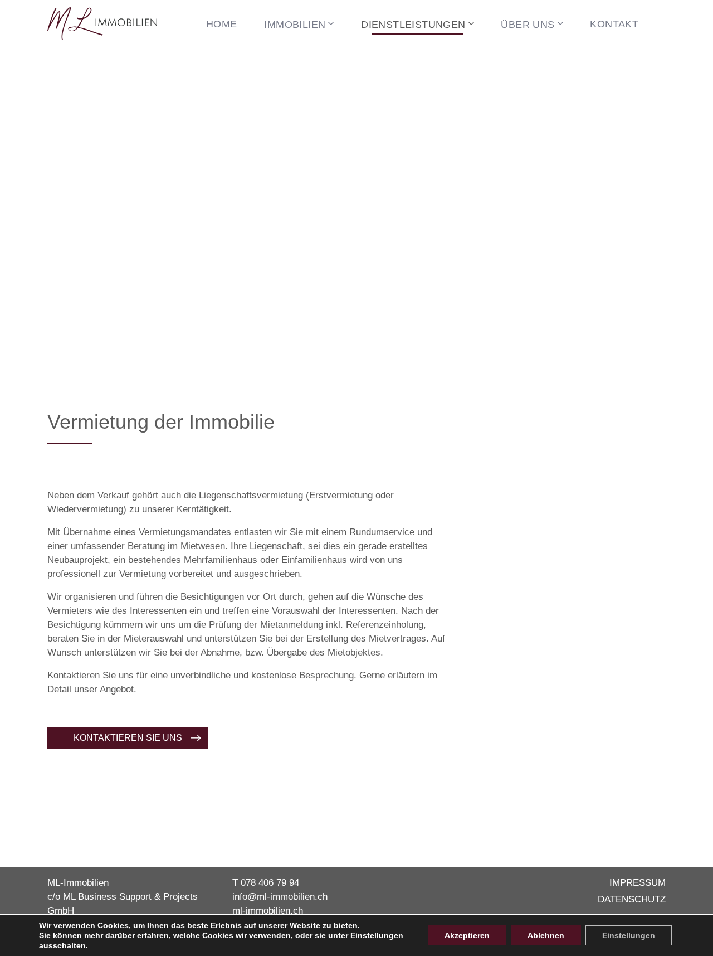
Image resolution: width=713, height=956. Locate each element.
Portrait (523, 63)
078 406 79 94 (270, 882)
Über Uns (527, 24)
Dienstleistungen (413, 24)
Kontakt (614, 24)
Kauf (280, 63)
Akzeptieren (467, 935)
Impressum (637, 882)
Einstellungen (376, 935)
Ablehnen (546, 935)
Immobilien (294, 24)
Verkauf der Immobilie (417, 63)
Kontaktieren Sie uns (128, 738)
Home (221, 24)
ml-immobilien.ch (267, 910)
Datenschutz (632, 899)
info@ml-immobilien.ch (280, 896)
